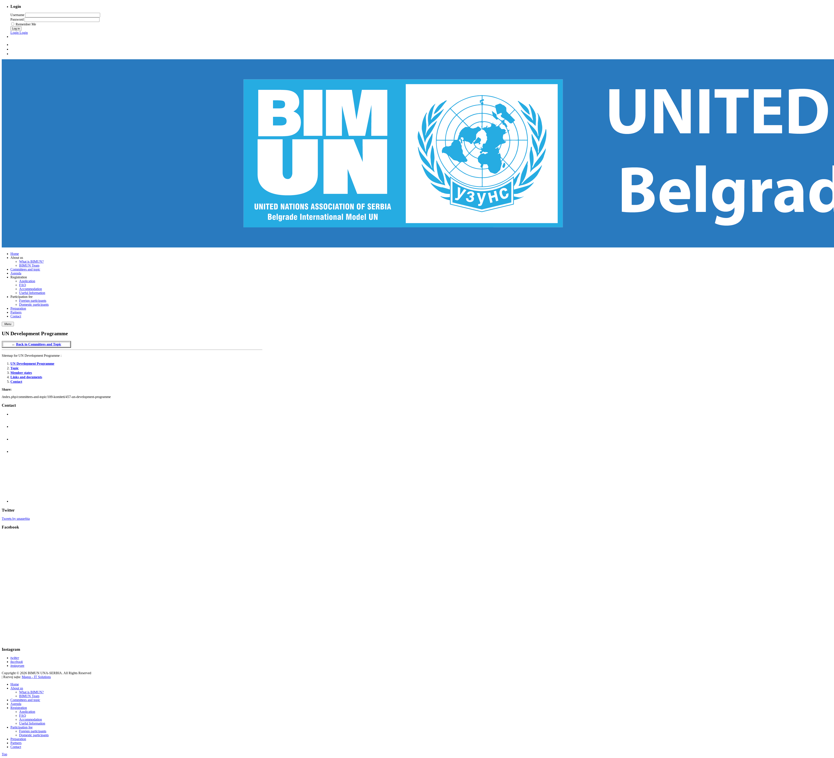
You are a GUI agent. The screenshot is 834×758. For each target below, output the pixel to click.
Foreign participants (32, 731)
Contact (16, 381)
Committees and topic (25, 700)
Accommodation (30, 719)
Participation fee (21, 727)
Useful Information (32, 723)
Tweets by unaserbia (16, 518)
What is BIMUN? (31, 692)
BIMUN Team (29, 696)
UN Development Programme (32, 363)
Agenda (15, 704)
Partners (16, 743)
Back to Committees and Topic (38, 344)
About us (16, 688)
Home (14, 684)
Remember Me (26, 24)
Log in (16, 28)
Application (27, 711)
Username (17, 15)
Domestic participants (34, 735)
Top (4, 754)
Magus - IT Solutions (36, 677)
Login (15, 33)
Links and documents (26, 377)
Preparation (18, 739)
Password (17, 19)
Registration (18, 708)
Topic (14, 368)
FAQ (22, 715)
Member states (21, 373)
